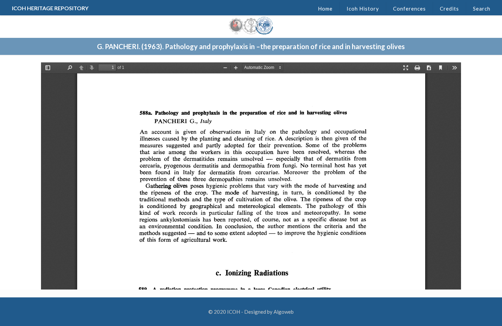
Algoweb (284, 312)
